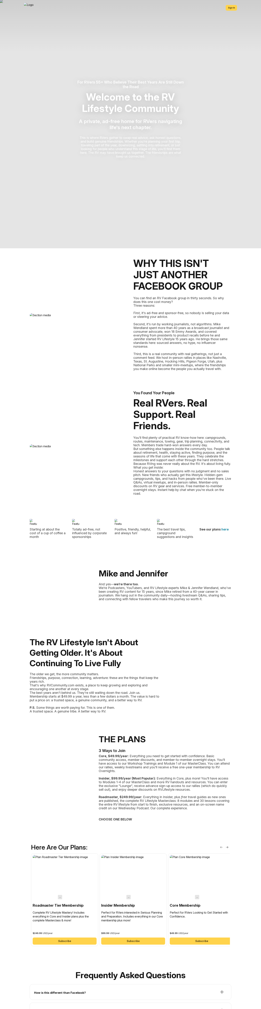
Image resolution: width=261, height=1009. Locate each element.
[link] (65, 900)
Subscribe (64, 940)
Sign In (231, 7)
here (225, 529)
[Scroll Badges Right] (227, 847)
